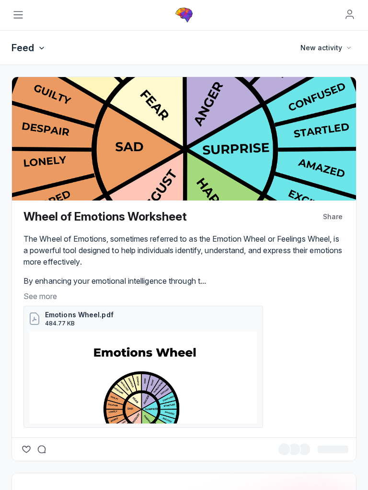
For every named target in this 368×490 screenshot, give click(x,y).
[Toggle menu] (18, 15)
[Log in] (349, 14)
